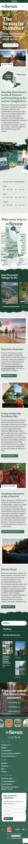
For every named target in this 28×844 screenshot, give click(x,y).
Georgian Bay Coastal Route (14, 591)
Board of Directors (8, 756)
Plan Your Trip (6, 778)
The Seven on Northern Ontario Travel (10, 788)
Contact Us (5, 745)
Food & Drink (6, 784)
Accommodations (8, 781)
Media (3, 748)
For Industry (6, 750)
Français (14, 1)
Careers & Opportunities (10, 753)
